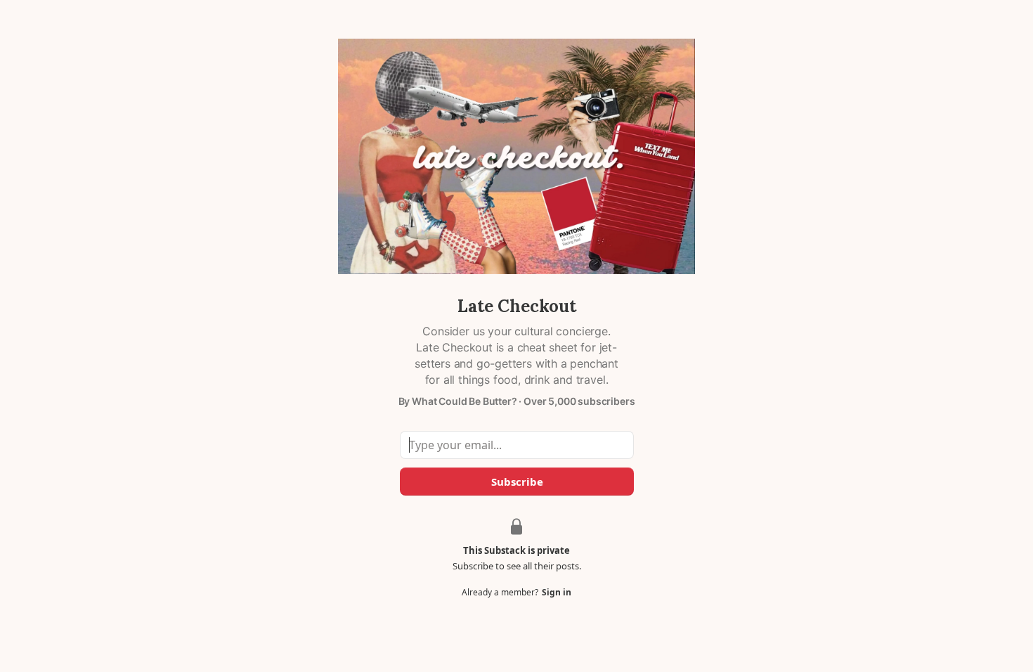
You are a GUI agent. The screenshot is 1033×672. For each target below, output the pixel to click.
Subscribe (516, 481)
